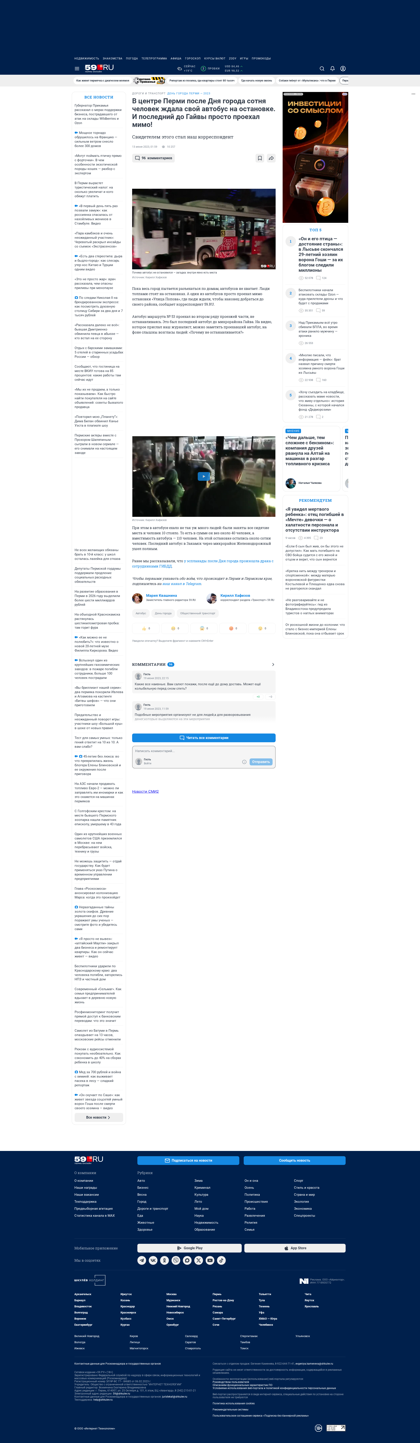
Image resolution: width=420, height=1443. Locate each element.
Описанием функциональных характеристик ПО (242, 1385)
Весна (142, 1195)
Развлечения (255, 1216)
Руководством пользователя (231, 1382)
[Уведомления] (332, 68)
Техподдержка (85, 1202)
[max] (187, 1260)
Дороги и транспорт (152, 1209)
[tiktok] (221, 1260)
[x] (198, 1260)
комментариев (157, 158)
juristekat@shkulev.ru (174, 1396)
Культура (201, 1195)
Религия (251, 1223)
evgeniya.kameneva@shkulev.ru (314, 1363)
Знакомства (112, 58)
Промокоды (261, 58)
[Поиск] (322, 68)
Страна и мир (304, 1195)
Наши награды (85, 1188)
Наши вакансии (86, 1195)
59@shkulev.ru (121, 1393)
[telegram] (141, 1260)
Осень (249, 1188)
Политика (252, 1195)
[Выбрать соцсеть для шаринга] (271, 158)
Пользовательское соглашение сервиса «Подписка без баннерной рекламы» (261, 1415)
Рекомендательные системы (230, 1409)
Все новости (98, 97)
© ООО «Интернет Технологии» (94, 1428)
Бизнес (143, 1188)
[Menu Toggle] (77, 68)
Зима (198, 1181)
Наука (199, 1216)
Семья (249, 1230)
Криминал (202, 1188)
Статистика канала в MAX (94, 1216)
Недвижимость (86, 58)
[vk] (153, 1260)
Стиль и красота (306, 1188)
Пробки (211, 69)
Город (141, 1202)
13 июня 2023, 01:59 (144, 146)
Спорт (298, 1181)
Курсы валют (215, 58)
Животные (145, 1223)
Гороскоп (193, 58)
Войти (147, 763)
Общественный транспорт (197, 613)
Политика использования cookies (234, 1403)
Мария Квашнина (161, 595)
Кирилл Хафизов (235, 595)
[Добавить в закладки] (260, 158)
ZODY (232, 58)
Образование (204, 1230)
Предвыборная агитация (93, 1209)
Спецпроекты (304, 1216)
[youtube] (210, 1260)
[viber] (176, 1260)
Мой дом (201, 1209)
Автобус (141, 613)
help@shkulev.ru (103, 1399)
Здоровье (144, 1230)
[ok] (164, 1260)
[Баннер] (149, 80)
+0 (258, 696)
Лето (198, 1202)
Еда (140, 1216)
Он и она (251, 1181)
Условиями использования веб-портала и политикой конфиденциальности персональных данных (274, 1388)
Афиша (176, 58)
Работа (250, 1209)
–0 (270, 696)
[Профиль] (343, 68)
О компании (83, 1181)
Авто (141, 1181)
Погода (132, 58)
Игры (244, 58)
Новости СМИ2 (145, 791)
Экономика (303, 1209)
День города (163, 613)
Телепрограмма (154, 58)
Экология (301, 1202)
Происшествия (256, 1202)
